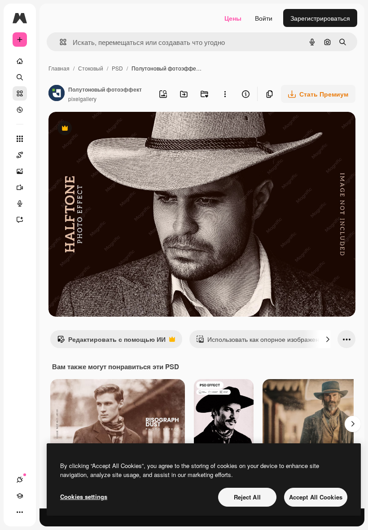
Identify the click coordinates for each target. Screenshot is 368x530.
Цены (232, 17)
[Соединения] (20, 480)
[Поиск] (20, 77)
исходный (108, 129)
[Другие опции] (225, 94)
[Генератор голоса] (20, 203)
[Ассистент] (20, 219)
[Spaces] (20, 155)
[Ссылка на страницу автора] (56, 94)
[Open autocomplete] (59, 42)
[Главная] (20, 61)
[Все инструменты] (20, 139)
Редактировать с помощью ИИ (111, 341)
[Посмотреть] (20, 109)
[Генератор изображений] (20, 171)
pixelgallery (82, 98)
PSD (117, 68)
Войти (263, 17)
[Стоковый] (20, 93)
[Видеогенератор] (20, 187)
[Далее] (328, 339)
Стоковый (90, 68)
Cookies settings (83, 496)
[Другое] (20, 512)
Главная (59, 68)
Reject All (247, 497)
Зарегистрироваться (320, 17)
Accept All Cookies (315, 497)
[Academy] (20, 496)
